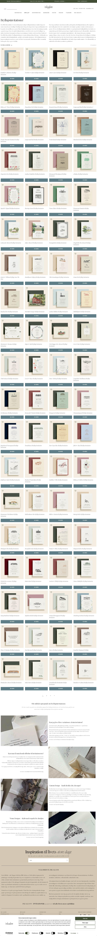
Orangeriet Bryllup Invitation (57, 413)
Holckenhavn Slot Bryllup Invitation (34, 514)
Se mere (12, 78)
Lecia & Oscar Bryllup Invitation (34, 378)
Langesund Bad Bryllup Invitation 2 (83, 107)
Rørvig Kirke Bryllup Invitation (81, 514)
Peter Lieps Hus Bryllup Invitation (58, 445)
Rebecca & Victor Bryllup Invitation (10, 107)
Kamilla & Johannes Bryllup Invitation (8, 73)
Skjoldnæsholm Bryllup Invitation (34, 615)
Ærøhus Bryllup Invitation (80, 174)
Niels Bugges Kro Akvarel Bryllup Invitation (58, 345)
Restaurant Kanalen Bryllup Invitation (81, 209)
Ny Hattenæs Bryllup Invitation (9, 413)
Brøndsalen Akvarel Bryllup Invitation (11, 682)
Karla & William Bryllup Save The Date (10, 278)
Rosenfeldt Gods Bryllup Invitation (34, 549)
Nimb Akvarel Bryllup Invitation (9, 378)
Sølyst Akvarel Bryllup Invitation (34, 243)
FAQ (60, 914)
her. (73, 739)
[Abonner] (67, 860)
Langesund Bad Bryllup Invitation (34, 139)
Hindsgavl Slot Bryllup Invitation (10, 549)
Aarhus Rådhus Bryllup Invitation (58, 312)
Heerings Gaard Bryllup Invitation (34, 208)
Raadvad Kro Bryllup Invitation (9, 312)
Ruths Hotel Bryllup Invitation (33, 581)
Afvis (85, 926)
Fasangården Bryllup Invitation (57, 243)
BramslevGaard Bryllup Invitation (58, 107)
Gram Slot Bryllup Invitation (81, 277)
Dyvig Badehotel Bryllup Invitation (10, 615)
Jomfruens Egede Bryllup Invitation (10, 480)
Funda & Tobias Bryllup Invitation (58, 549)
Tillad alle (85, 918)
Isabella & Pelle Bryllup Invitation (58, 480)
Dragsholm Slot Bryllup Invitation (34, 107)
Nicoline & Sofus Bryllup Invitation (34, 73)
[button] (19, 13)
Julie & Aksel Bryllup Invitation (82, 445)
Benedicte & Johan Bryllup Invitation (83, 682)
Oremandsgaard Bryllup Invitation (82, 413)
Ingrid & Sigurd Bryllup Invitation (10, 208)
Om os (40, 914)
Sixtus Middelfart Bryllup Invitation (83, 581)
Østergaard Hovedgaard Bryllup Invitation (57, 175)
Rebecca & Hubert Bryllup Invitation (83, 480)
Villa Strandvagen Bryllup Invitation (59, 277)
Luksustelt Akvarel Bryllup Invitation (11, 243)
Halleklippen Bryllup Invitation (81, 312)
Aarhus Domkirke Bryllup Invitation (35, 174)
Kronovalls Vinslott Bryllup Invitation (35, 413)
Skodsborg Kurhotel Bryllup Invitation (83, 615)
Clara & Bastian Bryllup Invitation (10, 650)
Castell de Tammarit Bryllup (81, 650)
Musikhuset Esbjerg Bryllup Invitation (35, 277)
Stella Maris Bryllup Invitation (33, 682)
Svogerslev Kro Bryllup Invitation (10, 174)
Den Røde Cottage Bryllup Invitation (34, 312)
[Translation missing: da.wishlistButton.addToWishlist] (2, 49)
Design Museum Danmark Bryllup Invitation (10, 140)
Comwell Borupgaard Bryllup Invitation (57, 616)
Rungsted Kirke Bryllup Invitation (82, 549)
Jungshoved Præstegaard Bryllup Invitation (9, 446)
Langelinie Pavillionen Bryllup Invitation (81, 379)
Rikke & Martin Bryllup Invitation (58, 514)
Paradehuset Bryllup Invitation (33, 445)
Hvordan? (22, 914)
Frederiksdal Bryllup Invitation (57, 139)
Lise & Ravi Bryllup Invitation (81, 344)
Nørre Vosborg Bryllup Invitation (58, 378)
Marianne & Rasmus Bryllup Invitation (8, 345)
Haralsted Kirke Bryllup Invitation (82, 139)
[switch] (41, 933)
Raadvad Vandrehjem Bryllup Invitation (33, 481)
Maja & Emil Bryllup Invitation (33, 344)
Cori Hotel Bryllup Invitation (81, 73)
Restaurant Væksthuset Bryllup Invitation (9, 515)
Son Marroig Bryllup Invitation (33, 650)
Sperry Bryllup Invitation (56, 650)
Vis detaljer (73, 933)
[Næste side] (54, 695)
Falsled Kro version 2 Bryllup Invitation (8, 582)
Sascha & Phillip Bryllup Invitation (58, 581)
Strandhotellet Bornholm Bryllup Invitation (58, 683)
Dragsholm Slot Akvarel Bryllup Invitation (82, 244)
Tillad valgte (85, 922)
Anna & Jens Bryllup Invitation (57, 73)
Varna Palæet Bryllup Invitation (58, 208)
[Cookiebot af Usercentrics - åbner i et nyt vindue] (9, 933)
